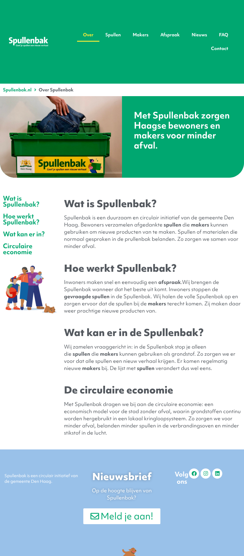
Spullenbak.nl (17, 90)
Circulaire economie (17, 249)
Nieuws (199, 35)
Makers (140, 35)
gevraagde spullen (87, 296)
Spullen (113, 35)
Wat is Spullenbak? (21, 201)
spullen (172, 224)
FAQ (223, 35)
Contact (219, 48)
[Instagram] (206, 473)
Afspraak (170, 35)
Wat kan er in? (24, 234)
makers (200, 224)
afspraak (169, 282)
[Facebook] (194, 473)
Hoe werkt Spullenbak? (21, 219)
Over (88, 35)
